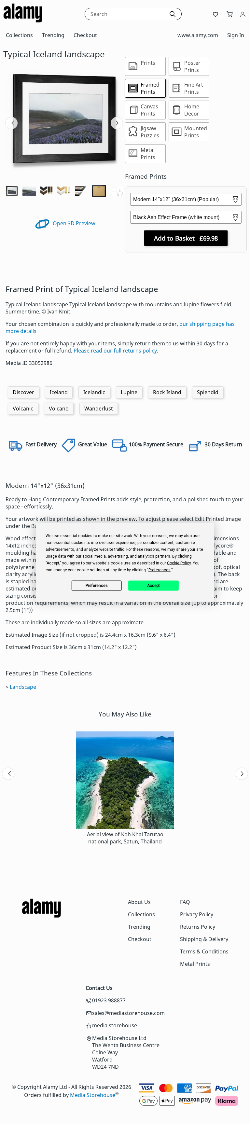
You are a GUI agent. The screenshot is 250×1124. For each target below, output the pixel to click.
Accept (153, 585)
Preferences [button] (159, 569)
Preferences (97, 585)
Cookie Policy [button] (179, 563)
